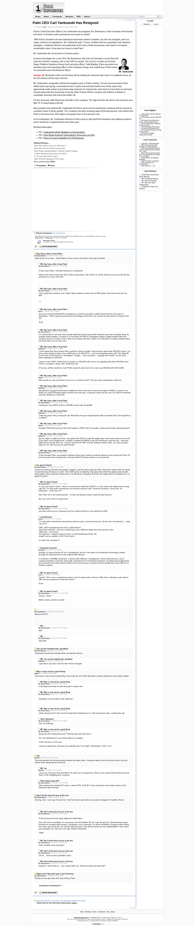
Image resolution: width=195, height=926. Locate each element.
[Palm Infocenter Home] (49, 13)
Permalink (41, 165)
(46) (157, 128)
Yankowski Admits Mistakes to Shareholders (64, 132)
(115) (147, 125)
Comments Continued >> (50, 885)
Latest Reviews (150, 171)
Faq (108, 912)
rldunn (40, 377)
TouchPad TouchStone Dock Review (149, 176)
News (45, 16)
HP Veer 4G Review (148, 128)
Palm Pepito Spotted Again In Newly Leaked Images (56, 151)
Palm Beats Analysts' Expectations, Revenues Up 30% (69, 135)
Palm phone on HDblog (149, 158)
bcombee (41, 550)
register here (49, 237)
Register (147, 24)
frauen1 (37, 757)
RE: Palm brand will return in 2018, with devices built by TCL (149, 149)
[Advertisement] (114, 8)
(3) (156, 122)
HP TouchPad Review (149, 127)
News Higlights (150, 110)
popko (36, 673)
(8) (159, 127)
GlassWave (97, 924)
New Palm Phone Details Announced (49, 148)
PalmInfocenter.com (81, 917)
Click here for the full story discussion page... (57, 903)
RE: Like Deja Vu (147, 162)
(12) (146, 131)
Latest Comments (150, 140)
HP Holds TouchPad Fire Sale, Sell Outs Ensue (149, 121)
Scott (40, 311)
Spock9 (40, 770)
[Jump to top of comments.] (35, 893)
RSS (78, 16)
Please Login (39, 237)
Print (52, 165)
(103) (150, 135)
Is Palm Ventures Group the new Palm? (50, 154)
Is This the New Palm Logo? (46, 156)
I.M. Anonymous (40, 255)
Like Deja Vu (146, 166)
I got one (144, 143)
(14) (146, 115)
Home (37, 16)
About (86, 16)
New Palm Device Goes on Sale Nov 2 (50, 146)
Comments (57, 16)
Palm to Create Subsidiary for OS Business (63, 138)
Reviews (68, 16)
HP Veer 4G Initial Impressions (146, 134)
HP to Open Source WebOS (151, 117)
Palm (53, 161)
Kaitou (40, 519)
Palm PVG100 (146, 161)
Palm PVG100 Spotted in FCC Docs (49, 159)
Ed (44, 27)
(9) (140, 119)
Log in (156, 24)
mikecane (41, 348)
